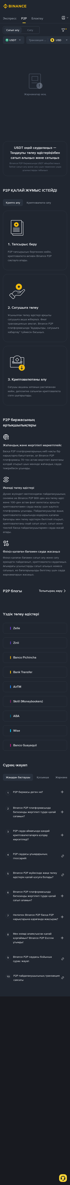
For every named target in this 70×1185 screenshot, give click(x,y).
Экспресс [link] (10, 18)
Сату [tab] (30, 30)
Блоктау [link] (37, 18)
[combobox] (13, 40)
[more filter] (63, 30)
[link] (35, 628)
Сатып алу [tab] (12, 30)
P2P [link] (24, 18)
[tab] (10, 18)
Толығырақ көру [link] (50, 591)
